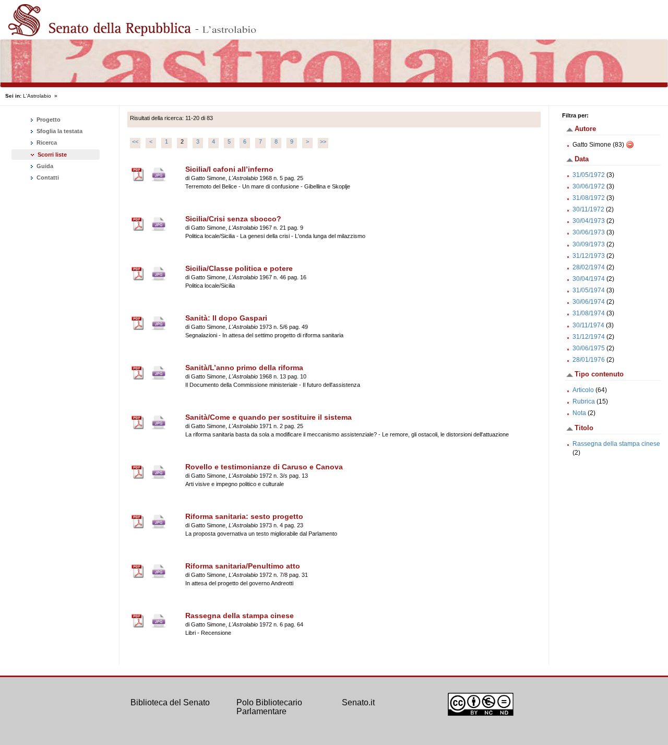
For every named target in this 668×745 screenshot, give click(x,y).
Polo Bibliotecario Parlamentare (269, 707)
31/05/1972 (588, 175)
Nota (579, 413)
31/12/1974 (588, 336)
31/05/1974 (588, 290)
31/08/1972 (588, 198)
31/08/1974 (588, 313)
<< (135, 141)
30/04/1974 (588, 278)
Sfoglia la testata (58, 131)
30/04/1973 (588, 220)
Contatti (47, 177)
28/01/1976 (588, 359)
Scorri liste (52, 154)
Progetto (48, 119)
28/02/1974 (588, 267)
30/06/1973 (588, 232)
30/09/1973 (588, 244)
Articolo (583, 390)
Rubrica (583, 401)
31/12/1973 (588, 255)
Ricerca (46, 142)
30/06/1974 (588, 301)
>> (323, 141)
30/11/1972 (588, 209)
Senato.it (358, 702)
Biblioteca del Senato (170, 702)
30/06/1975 (588, 348)
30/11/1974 (588, 325)
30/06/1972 (588, 186)
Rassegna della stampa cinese (616, 443)
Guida (44, 166)
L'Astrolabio (37, 96)
